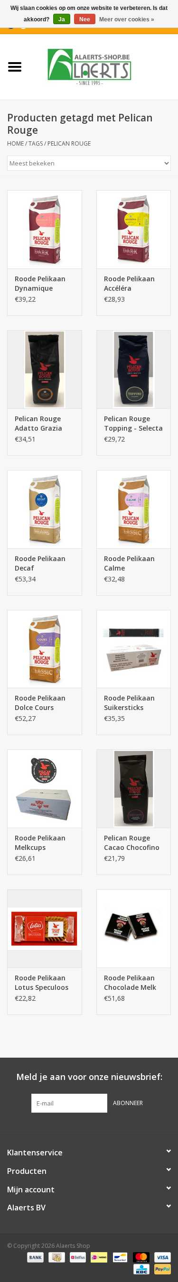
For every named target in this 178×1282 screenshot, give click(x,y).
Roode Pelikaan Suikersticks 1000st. (129, 702)
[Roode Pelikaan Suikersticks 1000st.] (133, 649)
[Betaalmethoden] (34, 1257)
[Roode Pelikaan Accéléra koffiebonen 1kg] (133, 229)
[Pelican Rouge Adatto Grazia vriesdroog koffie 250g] (44, 369)
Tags (35, 143)
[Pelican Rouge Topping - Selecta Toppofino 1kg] (133, 369)
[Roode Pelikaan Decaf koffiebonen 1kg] (44, 509)
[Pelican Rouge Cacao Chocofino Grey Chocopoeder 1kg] (133, 788)
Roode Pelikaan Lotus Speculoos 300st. (41, 982)
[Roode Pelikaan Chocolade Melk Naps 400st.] (133, 928)
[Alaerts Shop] (104, 66)
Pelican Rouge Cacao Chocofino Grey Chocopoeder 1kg (132, 842)
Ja (61, 19)
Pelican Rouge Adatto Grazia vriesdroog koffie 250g (42, 423)
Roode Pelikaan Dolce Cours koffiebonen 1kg (41, 702)
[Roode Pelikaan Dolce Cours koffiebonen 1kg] (44, 649)
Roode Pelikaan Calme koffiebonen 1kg (130, 563)
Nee (84, 19)
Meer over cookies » (126, 19)
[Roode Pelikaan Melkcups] (44, 788)
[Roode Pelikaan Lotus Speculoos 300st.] (44, 928)
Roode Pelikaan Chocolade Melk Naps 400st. (130, 982)
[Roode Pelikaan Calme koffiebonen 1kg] (133, 509)
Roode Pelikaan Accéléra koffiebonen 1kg (130, 283)
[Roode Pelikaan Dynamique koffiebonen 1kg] (44, 229)
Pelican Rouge (69, 143)
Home (15, 143)
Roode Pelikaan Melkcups (40, 842)
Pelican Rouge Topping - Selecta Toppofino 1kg (133, 423)
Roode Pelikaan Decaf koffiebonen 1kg (41, 563)
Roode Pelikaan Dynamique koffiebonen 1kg (41, 283)
